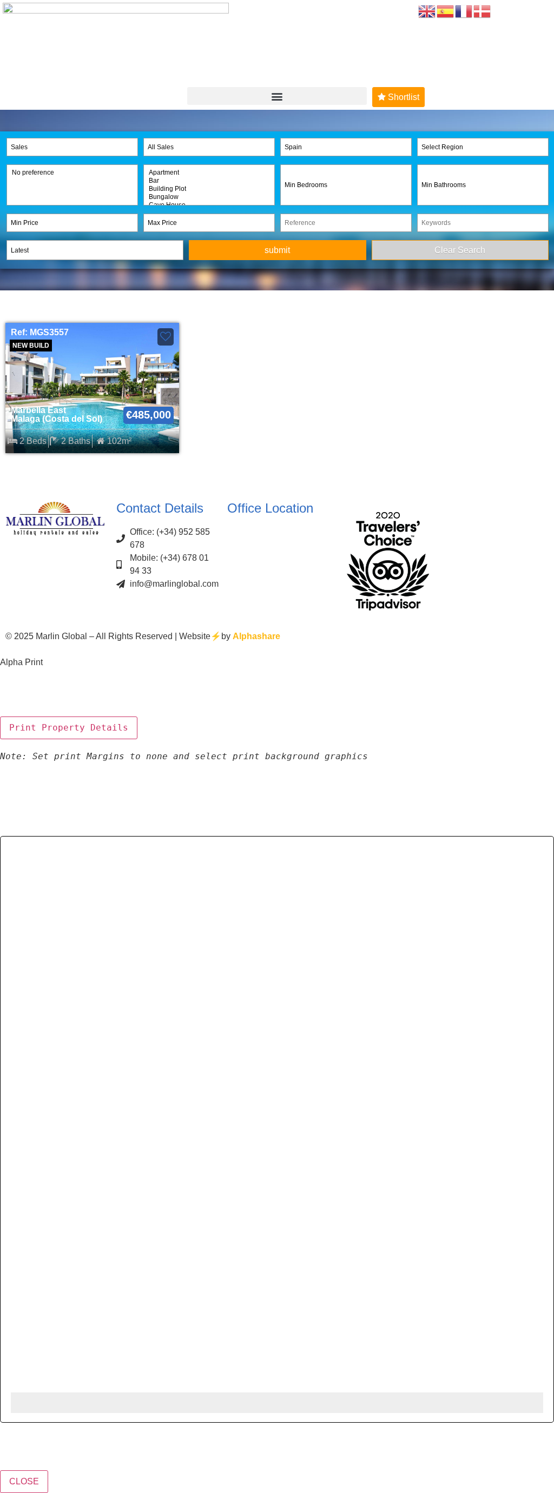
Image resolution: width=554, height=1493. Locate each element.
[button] (276, 96)
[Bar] (209, 181)
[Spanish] (446, 10)
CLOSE (24, 1481)
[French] (464, 10)
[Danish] (482, 10)
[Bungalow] (209, 197)
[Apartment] (209, 173)
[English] (427, 10)
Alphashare (256, 636)
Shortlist (402, 97)
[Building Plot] (209, 189)
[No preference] (72, 173)
